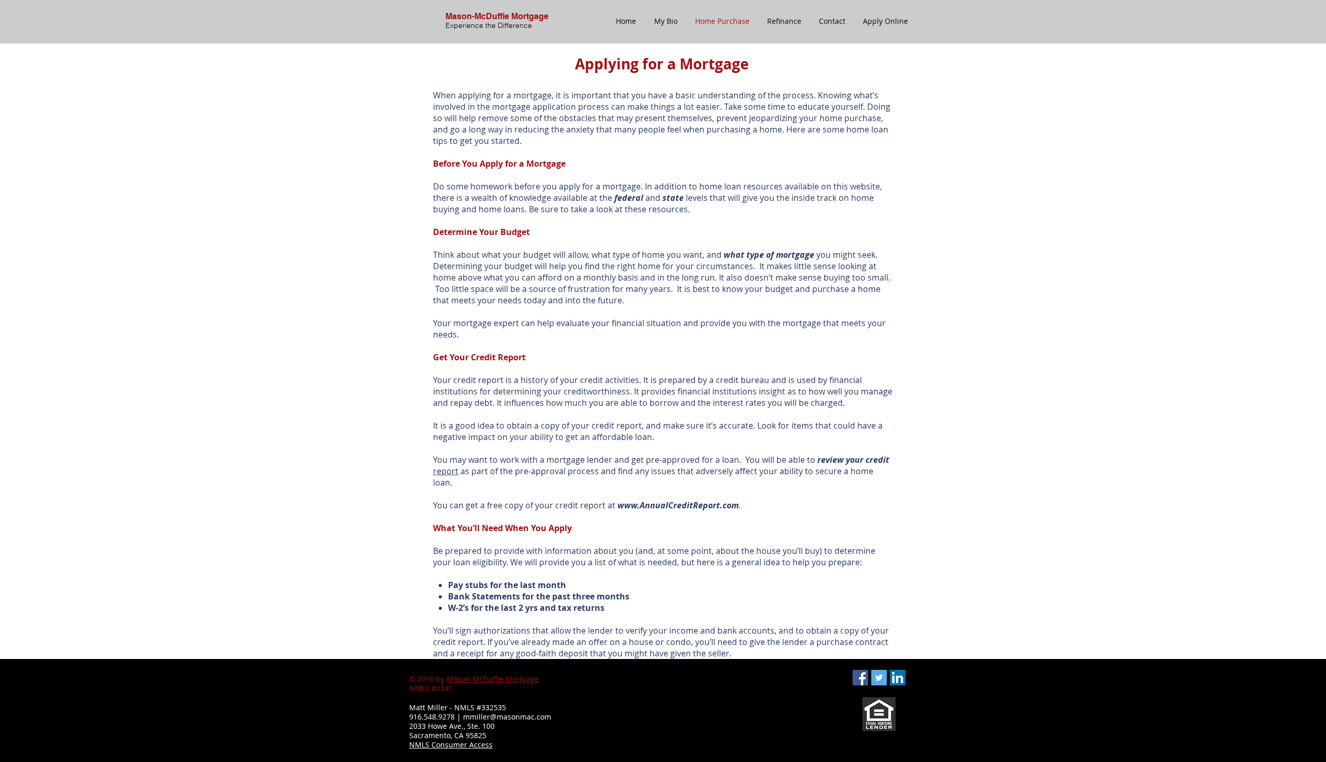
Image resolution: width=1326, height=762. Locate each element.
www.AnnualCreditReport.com (678, 505)
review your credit (852, 459)
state (673, 197)
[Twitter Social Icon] (879, 677)
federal (628, 197)
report (445, 471)
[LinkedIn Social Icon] (897, 677)
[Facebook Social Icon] (860, 677)
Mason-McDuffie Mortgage (492, 679)
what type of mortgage (769, 254)
